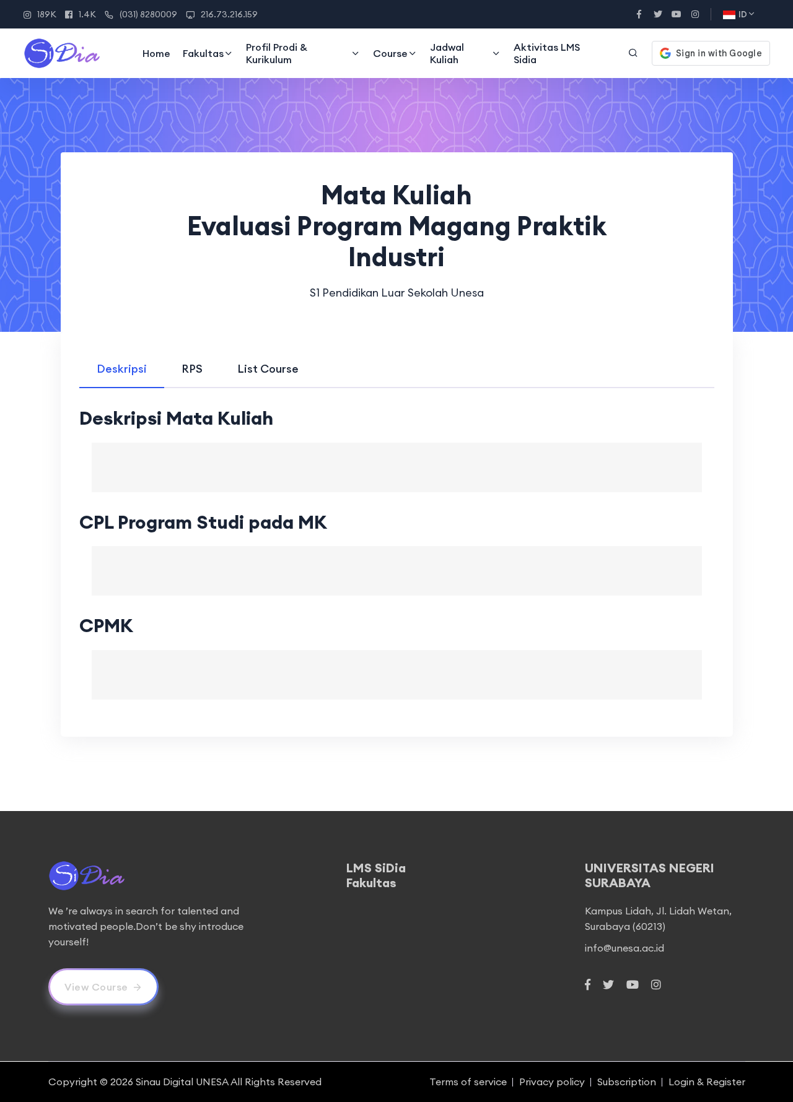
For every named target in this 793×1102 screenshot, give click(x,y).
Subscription (626, 1081)
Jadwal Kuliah (447, 53)
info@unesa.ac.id (624, 948)
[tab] (121, 368)
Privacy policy (552, 1081)
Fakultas (203, 53)
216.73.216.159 (229, 14)
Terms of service (468, 1081)
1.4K (87, 14)
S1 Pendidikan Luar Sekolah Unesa (397, 292)
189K (46, 14)
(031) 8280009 (148, 14)
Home (156, 53)
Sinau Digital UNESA (182, 1081)
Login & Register (706, 1081)
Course (390, 53)
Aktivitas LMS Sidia (547, 53)
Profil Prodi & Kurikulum (276, 53)
